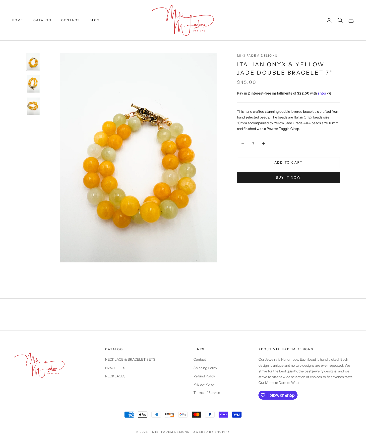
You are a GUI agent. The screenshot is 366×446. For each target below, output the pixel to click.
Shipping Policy (205, 368)
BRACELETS (115, 368)
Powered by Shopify (210, 432)
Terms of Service (206, 392)
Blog (95, 20)
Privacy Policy (204, 384)
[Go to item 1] (33, 62)
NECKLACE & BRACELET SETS (130, 359)
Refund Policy (204, 376)
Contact (70, 20)
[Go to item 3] (33, 106)
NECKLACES (115, 376)
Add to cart (288, 162)
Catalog (42, 20)
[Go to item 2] (33, 84)
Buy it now (288, 177)
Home (17, 20)
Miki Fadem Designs (257, 55)
